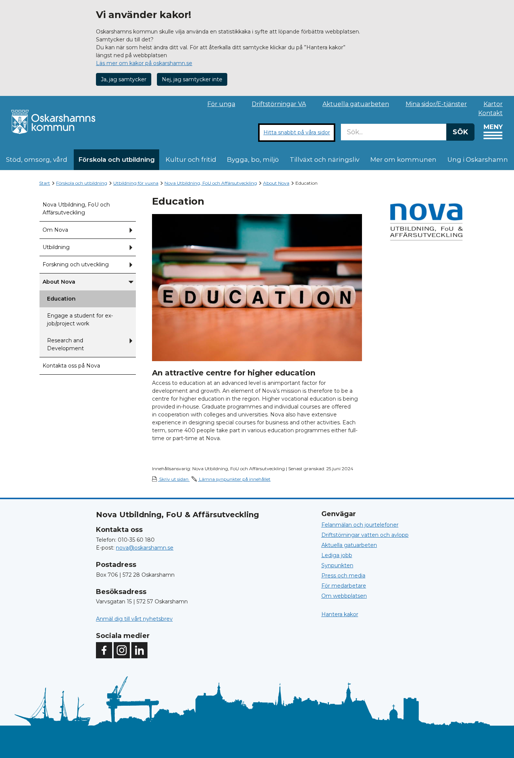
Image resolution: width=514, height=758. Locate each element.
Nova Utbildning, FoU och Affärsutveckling (210, 183)
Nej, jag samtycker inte (192, 79)
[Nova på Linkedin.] (139, 650)
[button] (131, 230)
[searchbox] (394, 132)
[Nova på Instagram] (122, 650)
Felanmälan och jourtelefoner (359, 524)
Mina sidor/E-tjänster (436, 104)
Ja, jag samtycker (123, 79)
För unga (221, 104)
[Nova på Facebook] (104, 650)
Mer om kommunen (403, 159)
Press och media (343, 575)
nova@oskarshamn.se (144, 547)
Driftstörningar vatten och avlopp (365, 535)
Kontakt (490, 113)
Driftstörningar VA (279, 104)
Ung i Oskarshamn (477, 159)
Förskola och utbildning (116, 159)
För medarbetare (343, 585)
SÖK (460, 132)
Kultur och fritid (191, 159)
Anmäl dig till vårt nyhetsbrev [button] (134, 618)
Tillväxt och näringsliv (324, 159)
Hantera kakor (339, 614)
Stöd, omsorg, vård (36, 159)
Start (44, 183)
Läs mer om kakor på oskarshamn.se (144, 63)
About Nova (276, 183)
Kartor (493, 104)
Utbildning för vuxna (135, 183)
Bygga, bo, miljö (253, 159)
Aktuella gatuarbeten (355, 104)
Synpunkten (337, 565)
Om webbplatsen (344, 595)
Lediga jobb (336, 555)
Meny (493, 127)
